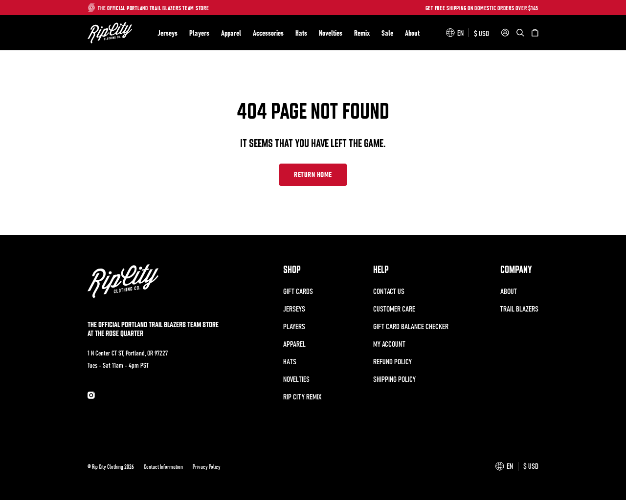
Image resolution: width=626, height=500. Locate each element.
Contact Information (163, 466)
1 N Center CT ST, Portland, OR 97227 (128, 352)
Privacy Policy (207, 466)
